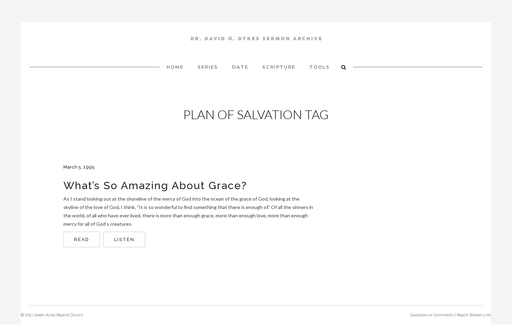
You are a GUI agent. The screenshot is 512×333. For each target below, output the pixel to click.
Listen (124, 239)
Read (81, 239)
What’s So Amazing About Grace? (155, 185)
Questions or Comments (431, 315)
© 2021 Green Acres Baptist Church (52, 315)
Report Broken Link (474, 315)
